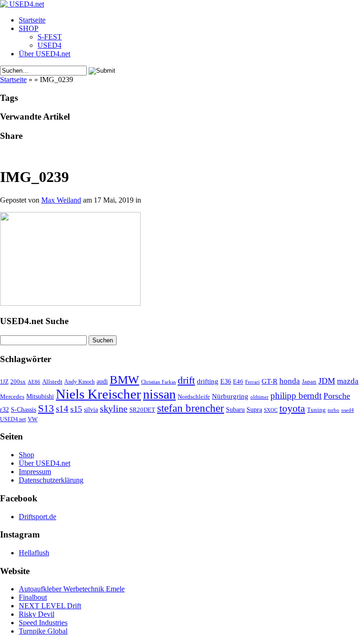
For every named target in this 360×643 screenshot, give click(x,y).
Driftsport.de (37, 517)
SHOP (28, 28)
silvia (91, 409)
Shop (26, 455)
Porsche (336, 396)
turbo (333, 410)
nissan (159, 394)
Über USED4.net (44, 54)
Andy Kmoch (79, 381)
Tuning (316, 410)
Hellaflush (34, 553)
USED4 (49, 45)
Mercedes (12, 396)
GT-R (270, 381)
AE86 (34, 382)
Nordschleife (194, 396)
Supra (254, 409)
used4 (347, 410)
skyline (114, 409)
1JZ (4, 381)
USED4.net (13, 419)
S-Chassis (23, 409)
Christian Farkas (158, 382)
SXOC (271, 410)
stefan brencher (190, 408)
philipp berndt (296, 396)
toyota (292, 408)
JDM (326, 381)
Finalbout (33, 597)
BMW (124, 379)
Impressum (35, 472)
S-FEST (50, 37)
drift (186, 380)
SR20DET (142, 410)
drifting (207, 381)
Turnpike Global (43, 631)
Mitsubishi (40, 396)
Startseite (32, 20)
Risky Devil (36, 614)
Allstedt (52, 381)
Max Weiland (61, 200)
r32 (4, 409)
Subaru (235, 409)
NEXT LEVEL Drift (50, 606)
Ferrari (252, 382)
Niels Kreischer (98, 393)
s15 (76, 409)
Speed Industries (43, 623)
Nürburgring (230, 396)
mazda (348, 381)
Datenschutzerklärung (51, 480)
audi (102, 381)
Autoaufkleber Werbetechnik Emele (72, 589)
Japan (309, 381)
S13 (46, 408)
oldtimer (259, 397)
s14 (62, 409)
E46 (238, 381)
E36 (225, 381)
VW (33, 419)
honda (289, 381)
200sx (18, 381)
